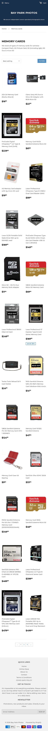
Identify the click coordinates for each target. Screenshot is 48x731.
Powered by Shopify (33, 722)
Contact (24, 675)
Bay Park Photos (24, 12)
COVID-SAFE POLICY (24, 680)
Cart (44, 3)
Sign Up (42, 712)
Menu (7, 3)
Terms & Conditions (24, 677)
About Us (24, 672)
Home (4, 29)
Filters (42, 61)
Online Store (24, 669)
